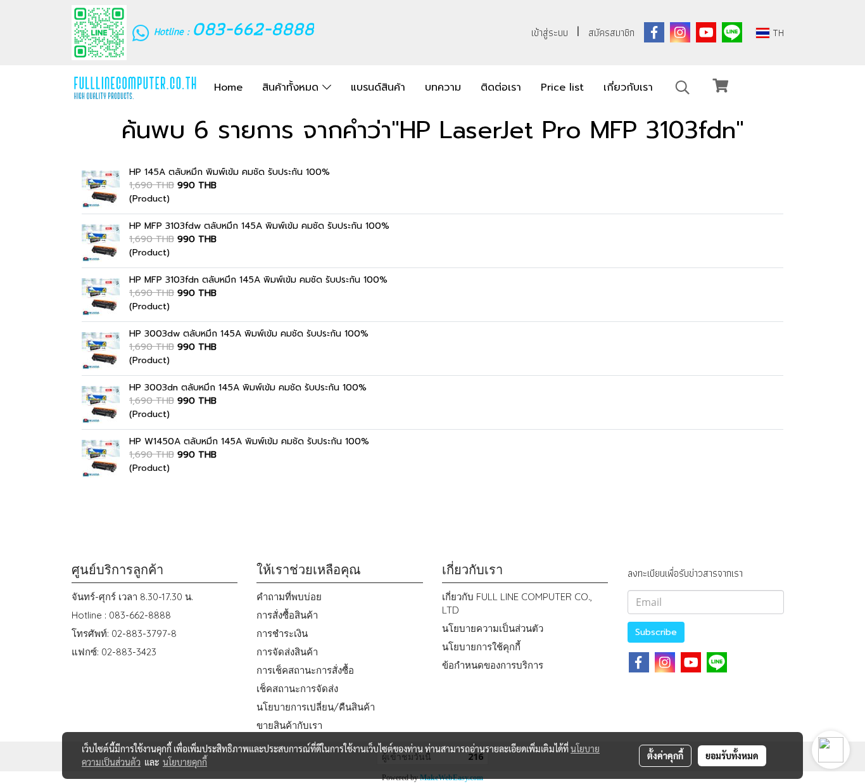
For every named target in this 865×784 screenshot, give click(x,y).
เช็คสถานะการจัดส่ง (297, 689)
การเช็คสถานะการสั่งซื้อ (305, 670)
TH (776, 33)
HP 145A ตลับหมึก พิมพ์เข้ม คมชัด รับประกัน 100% (229, 172)
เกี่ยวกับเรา (628, 87)
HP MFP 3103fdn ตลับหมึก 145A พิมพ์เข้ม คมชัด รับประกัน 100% (258, 279)
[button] (683, 87)
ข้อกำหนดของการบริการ (492, 665)
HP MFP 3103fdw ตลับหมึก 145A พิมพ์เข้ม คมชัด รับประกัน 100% (259, 226)
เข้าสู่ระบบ (549, 33)
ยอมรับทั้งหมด (732, 755)
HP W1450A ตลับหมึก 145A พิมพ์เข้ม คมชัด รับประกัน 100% (249, 441)
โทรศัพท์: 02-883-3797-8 (124, 633)
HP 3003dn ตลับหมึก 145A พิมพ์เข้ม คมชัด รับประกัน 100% (248, 387)
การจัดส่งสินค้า (287, 652)
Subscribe (656, 632)
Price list (562, 87)
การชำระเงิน (282, 633)
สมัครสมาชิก (611, 33)
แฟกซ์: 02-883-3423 (114, 652)
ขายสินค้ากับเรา (289, 725)
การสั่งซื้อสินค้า (287, 615)
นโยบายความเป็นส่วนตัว (492, 628)
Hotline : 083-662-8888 (121, 615)
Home (228, 87)
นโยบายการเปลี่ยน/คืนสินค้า (315, 707)
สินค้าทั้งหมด (292, 87)
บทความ (443, 87)
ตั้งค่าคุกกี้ (665, 755)
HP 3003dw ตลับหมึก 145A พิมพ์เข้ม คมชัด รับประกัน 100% (249, 333)
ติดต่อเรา (501, 87)
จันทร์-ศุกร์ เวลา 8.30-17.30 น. (132, 597)
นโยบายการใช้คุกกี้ (481, 647)
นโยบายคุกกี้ (185, 762)
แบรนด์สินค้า (378, 87)
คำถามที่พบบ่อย (289, 597)
